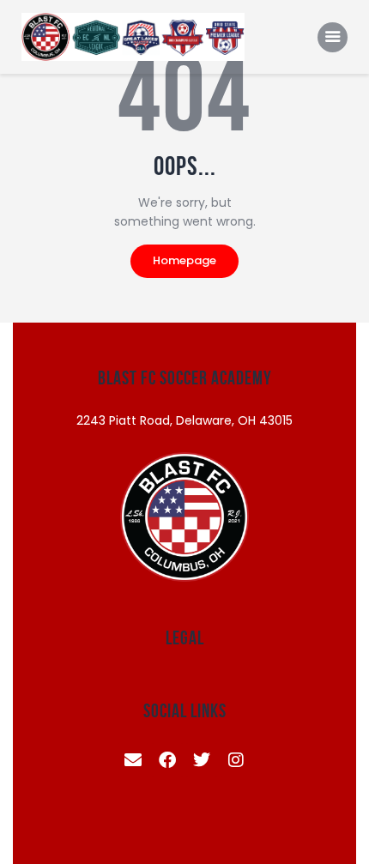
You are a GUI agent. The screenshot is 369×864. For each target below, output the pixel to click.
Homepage (184, 260)
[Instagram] (236, 760)
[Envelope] (133, 760)
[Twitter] (201, 760)
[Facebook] (167, 760)
